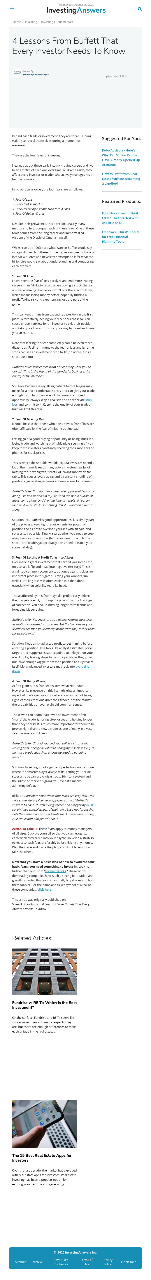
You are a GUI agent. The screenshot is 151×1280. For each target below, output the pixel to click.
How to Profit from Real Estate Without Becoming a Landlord (121, 179)
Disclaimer (128, 1262)
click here (44, 889)
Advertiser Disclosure (60, 1262)
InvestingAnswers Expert (36, 74)
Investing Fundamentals (57, 22)
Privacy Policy (108, 1262)
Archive (37, 1262)
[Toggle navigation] (13, 8)
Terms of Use (86, 1262)
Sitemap (21, 1262)
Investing (31, 22)
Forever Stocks (55, 871)
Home (17, 22)
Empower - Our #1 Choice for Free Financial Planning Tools (121, 237)
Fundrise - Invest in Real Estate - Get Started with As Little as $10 (120, 218)
